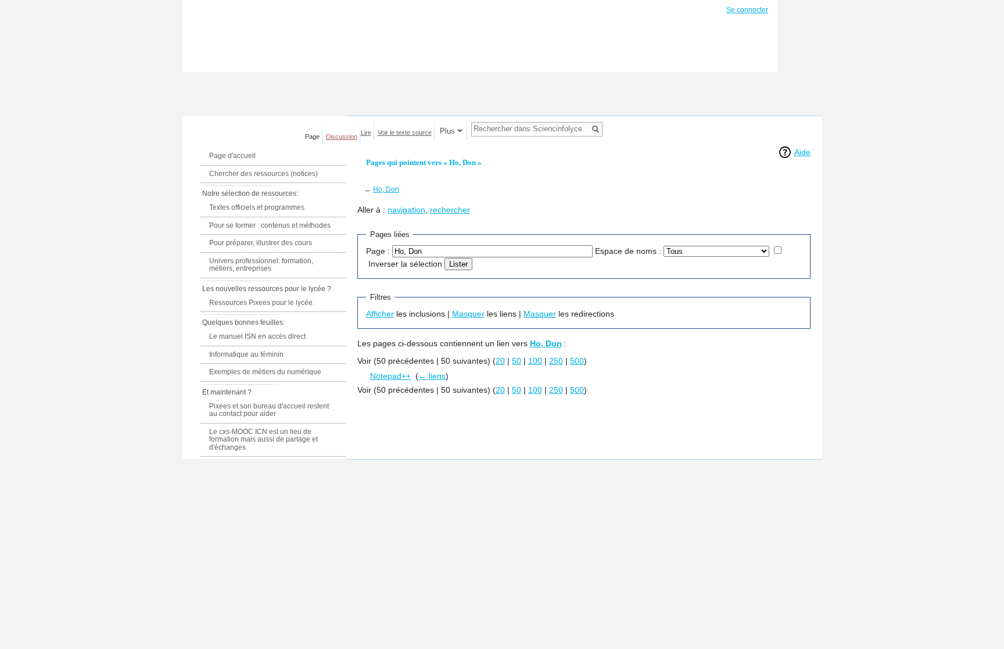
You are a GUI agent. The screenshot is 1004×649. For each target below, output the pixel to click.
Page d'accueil (232, 156)
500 (577, 360)
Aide (802, 152)
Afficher (380, 313)
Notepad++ (390, 376)
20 (500, 360)
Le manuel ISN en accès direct (257, 336)
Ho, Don (386, 189)
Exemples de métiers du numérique (265, 372)
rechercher (450, 209)
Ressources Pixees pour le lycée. (261, 303)
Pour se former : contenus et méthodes (270, 225)
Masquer (468, 313)
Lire (366, 132)
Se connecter (747, 10)
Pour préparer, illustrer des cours (260, 243)
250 (556, 360)
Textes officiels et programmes (256, 207)
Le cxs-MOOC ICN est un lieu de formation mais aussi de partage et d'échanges (263, 439)
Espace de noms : (628, 251)
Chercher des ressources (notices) (263, 174)
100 (535, 360)
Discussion (341, 136)
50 (516, 360)
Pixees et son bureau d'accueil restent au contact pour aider (269, 410)
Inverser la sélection (405, 263)
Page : (378, 251)
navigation (406, 209)
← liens (432, 376)
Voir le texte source (405, 132)
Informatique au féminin (246, 354)
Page (312, 136)
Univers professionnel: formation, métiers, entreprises (261, 265)
